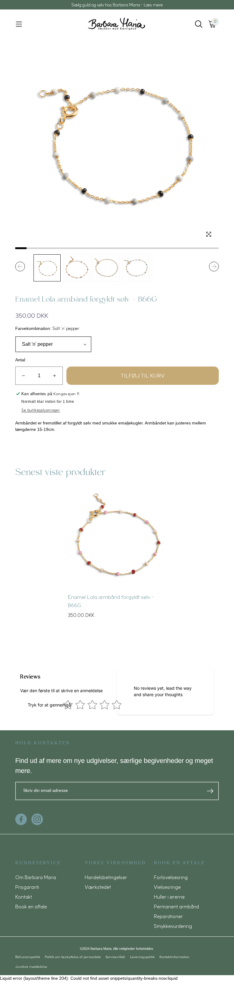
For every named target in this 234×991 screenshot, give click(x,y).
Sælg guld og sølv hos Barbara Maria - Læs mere (117, 4)
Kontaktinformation (174, 957)
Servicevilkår (115, 957)
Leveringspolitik (142, 957)
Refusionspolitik (27, 957)
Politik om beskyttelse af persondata (73, 957)
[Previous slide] (20, 266)
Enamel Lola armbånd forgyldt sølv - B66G (111, 600)
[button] (19, 24)
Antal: (20, 359)
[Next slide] (214, 266)
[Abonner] (210, 791)
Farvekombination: (47, 328)
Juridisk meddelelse (31, 966)
